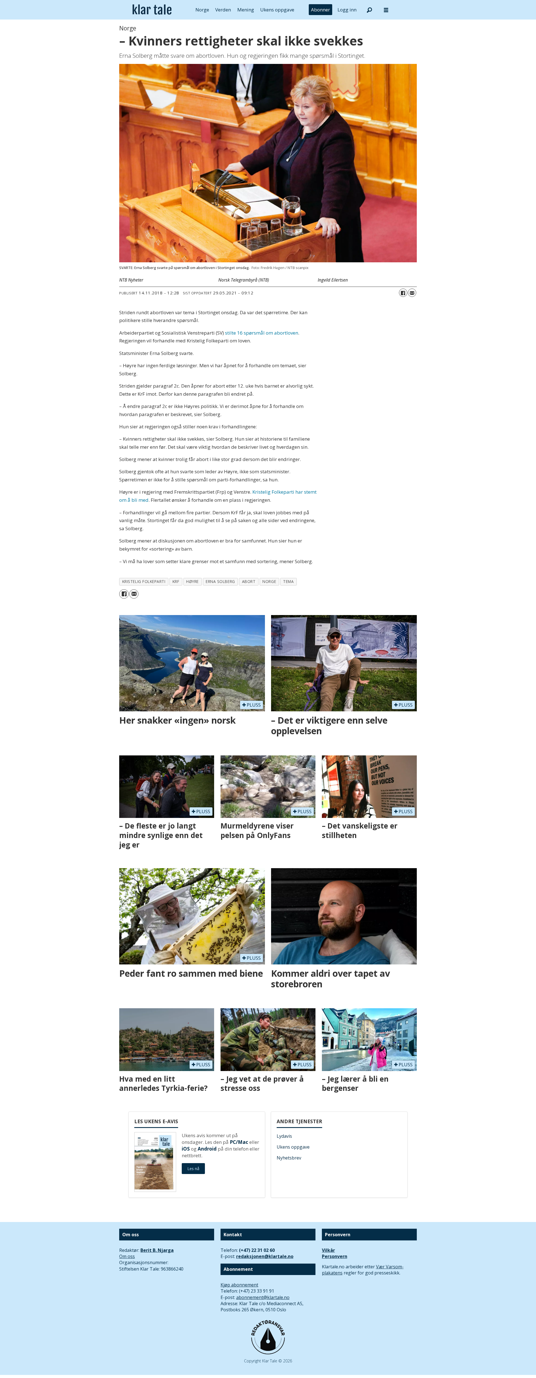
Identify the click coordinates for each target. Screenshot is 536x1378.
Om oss (127, 1256)
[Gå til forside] (152, 9)
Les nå (193, 1168)
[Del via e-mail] (412, 293)
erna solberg (220, 581)
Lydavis (284, 1136)
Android (207, 1149)
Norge (202, 9)
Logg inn (347, 9)
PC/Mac (239, 1142)
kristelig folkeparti (144, 581)
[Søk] (369, 10)
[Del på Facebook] (403, 293)
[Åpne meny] (386, 10)
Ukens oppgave (277, 9)
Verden (223, 9)
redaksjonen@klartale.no (264, 1256)
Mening (245, 9)
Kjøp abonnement (239, 1285)
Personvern (334, 1256)
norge (269, 581)
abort (249, 581)
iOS (186, 1149)
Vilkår (328, 1250)
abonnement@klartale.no (262, 1297)
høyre (192, 581)
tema (288, 581)
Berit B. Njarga (157, 1250)
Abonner (320, 9)
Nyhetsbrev (289, 1158)
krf (176, 581)
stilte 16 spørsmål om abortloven (261, 333)
